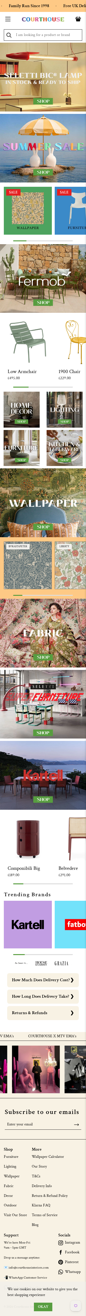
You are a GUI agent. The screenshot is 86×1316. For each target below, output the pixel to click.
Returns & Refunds (29, 1013)
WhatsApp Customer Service (28, 1278)
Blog (35, 1224)
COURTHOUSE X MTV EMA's (35, 1036)
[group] (28, 211)
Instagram (72, 1242)
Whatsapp (73, 1272)
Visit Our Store (15, 1215)
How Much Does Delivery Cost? (41, 980)
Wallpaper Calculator (48, 1156)
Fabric (8, 1186)
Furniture (11, 1156)
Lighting (10, 1166)
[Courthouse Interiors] (43, 19)
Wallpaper (12, 1176)
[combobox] (43, 35)
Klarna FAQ (41, 1205)
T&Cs (36, 1176)
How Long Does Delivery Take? (40, 996)
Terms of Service (45, 1215)
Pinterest (72, 1262)
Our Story (39, 1166)
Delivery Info (42, 1186)
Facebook (72, 1252)
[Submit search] (9, 35)
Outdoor (10, 1205)
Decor (8, 1195)
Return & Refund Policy (50, 1195)
